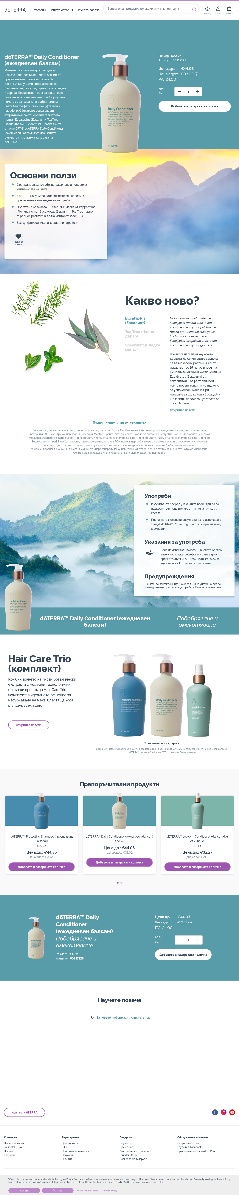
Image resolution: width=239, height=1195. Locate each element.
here (161, 1182)
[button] (118, 883)
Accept (24, 1190)
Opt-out (58, 1190)
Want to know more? (88, 1190)
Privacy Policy (110, 1190)
